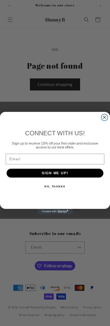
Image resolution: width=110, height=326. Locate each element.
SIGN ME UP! (55, 173)
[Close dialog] (104, 117)
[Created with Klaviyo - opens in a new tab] (55, 211)
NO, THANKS (55, 186)
